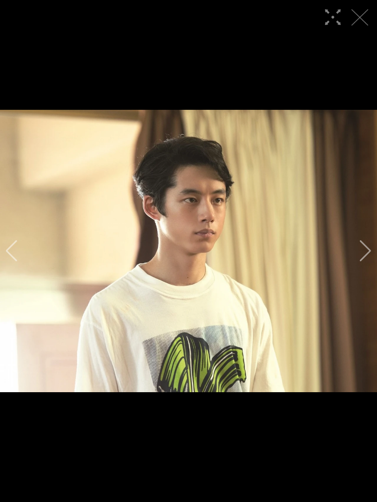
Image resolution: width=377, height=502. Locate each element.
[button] (11, 251)
